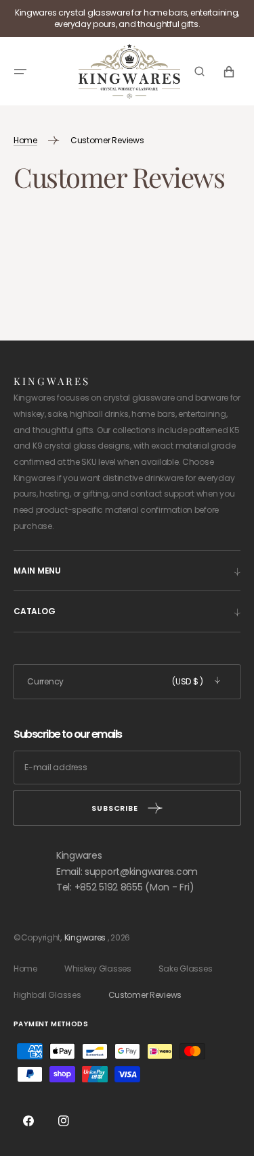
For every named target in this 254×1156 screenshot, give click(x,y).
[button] (20, 71)
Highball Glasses (47, 995)
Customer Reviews (145, 995)
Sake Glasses (185, 968)
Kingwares (85, 937)
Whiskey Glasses (97, 968)
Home (25, 968)
